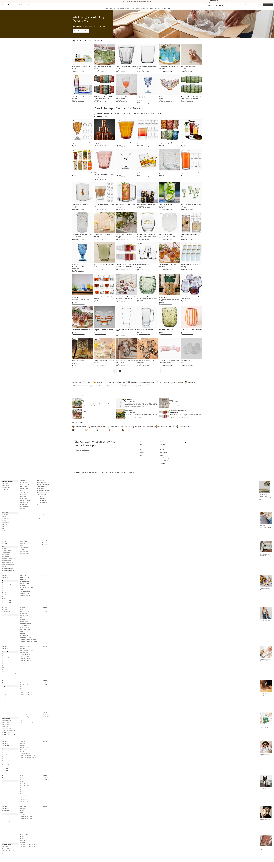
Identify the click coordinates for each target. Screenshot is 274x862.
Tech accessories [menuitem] (24, 625)
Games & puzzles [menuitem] (6, 720)
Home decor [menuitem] (5, 512)
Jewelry (142, 8)
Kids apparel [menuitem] (5, 766)
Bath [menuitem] (21, 516)
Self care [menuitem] (22, 508)
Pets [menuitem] (3, 526)
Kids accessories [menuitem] (6, 762)
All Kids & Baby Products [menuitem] (8, 770)
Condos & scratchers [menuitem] (25, 785)
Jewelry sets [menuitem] (5, 696)
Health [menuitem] (22, 793)
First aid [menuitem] (22, 751)
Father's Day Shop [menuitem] (24, 484)
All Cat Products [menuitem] (24, 801)
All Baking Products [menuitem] (25, 595)
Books (168, 8)
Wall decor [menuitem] (39, 522)
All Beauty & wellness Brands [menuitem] (9, 673)
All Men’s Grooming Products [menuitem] (27, 818)
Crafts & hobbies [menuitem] (6, 718)
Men (165, 8)
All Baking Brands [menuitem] (24, 593)
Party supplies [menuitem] (5, 726)
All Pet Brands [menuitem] (5, 787)
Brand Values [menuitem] (5, 485)
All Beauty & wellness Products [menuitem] (9, 675)
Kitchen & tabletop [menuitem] (41, 516)
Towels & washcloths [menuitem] (25, 753)
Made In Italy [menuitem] (40, 504)
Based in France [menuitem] (41, 498)
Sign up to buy (268, 4)
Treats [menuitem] (21, 797)
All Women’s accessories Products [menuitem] (28, 641)
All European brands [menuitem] (42, 494)
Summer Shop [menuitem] (23, 486)
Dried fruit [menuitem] (22, 585)
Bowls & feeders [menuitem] (24, 775)
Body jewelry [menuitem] (5, 686)
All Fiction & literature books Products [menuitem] (29, 846)
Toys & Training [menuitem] (24, 795)
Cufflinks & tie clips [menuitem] (7, 692)
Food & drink (123, 8)
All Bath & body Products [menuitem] (26, 660)
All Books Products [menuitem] (6, 857)
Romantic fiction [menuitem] (24, 840)
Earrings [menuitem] (4, 694)
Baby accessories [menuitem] (6, 760)
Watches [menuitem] (22, 631)
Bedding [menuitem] (22, 518)
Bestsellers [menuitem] (5, 837)
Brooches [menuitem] (4, 690)
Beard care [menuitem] (23, 806)
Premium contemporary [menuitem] (42, 482)
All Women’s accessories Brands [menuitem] (28, 639)
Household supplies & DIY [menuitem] (43, 514)
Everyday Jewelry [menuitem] (24, 506)
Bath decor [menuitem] (23, 543)
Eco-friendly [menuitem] (5, 839)
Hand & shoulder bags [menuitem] (25, 637)
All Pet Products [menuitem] (6, 789)
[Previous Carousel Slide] (71, 408)
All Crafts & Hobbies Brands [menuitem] (27, 720)
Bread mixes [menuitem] (23, 575)
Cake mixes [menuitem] (23, 579)
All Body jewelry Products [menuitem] (26, 694)
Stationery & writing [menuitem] (7, 728)
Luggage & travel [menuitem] (24, 627)
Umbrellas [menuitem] (22, 633)
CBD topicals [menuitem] (5, 671)
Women (128, 8)
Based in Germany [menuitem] (41, 500)
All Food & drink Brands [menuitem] (8, 600)
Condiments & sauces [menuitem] (7, 588)
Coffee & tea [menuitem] (5, 586)
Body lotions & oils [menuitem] (24, 648)
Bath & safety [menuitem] (5, 748)
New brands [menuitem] (23, 512)
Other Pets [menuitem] (4, 785)
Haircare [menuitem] (4, 659)
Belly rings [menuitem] (22, 682)
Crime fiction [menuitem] (23, 838)
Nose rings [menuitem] (23, 688)
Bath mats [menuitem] (22, 545)
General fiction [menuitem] (24, 834)
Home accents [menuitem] (23, 524)
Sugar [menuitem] (21, 589)
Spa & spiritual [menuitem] (5, 669)
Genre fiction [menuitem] (23, 836)
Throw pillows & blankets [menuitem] (43, 520)
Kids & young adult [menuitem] (6, 848)
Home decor (116, 8)
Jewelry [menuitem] (4, 520)
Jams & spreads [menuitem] (6, 594)
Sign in (259, 4)
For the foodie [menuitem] (40, 488)
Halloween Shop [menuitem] (24, 488)
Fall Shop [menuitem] (22, 490)
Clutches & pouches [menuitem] (25, 611)
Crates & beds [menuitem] (23, 787)
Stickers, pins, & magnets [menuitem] (8, 730)
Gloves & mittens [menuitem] (24, 613)
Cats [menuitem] (3, 781)
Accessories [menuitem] (5, 615)
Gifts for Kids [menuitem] (23, 504)
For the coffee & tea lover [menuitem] (43, 490)
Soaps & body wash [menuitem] (25, 656)
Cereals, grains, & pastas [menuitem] (8, 584)
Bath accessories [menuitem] (24, 541)
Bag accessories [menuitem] (24, 635)
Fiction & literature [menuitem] (6, 844)
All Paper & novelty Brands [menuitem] (8, 732)
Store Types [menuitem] (5, 489)
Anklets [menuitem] (22, 680)
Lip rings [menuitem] (22, 686)
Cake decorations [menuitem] (24, 577)
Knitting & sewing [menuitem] (24, 716)
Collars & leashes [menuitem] (24, 783)
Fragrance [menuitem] (4, 655)
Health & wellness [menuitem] (6, 657)
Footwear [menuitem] (4, 617)
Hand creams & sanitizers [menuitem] (26, 650)
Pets (162, 8)
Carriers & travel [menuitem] (24, 777)
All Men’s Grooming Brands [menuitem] (26, 816)
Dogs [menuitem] (3, 783)
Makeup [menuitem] (4, 661)
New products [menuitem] (23, 514)
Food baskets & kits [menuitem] (7, 598)
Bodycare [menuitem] (22, 808)
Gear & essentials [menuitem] (6, 750)
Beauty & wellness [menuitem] (6, 518)
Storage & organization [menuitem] (42, 518)
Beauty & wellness (135, 8)
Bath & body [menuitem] (5, 651)
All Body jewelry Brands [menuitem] (26, 692)
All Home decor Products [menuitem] (8, 570)
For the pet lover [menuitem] (24, 502)
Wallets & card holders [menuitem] (25, 629)
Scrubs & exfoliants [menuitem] (25, 654)
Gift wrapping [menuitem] (5, 722)
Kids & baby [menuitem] (5, 524)
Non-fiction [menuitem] (5, 846)
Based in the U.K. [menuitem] (41, 496)
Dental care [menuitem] (23, 749)
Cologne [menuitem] (22, 810)
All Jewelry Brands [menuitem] (6, 706)
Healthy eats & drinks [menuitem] (42, 486)
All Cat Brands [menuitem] (23, 799)
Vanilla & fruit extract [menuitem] (25, 591)
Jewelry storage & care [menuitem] (7, 698)
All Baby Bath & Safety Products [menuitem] (28, 757)
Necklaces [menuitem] (4, 700)
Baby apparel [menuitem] (5, 764)
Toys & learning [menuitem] (6, 758)
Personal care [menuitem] (5, 665)
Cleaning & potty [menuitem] (24, 779)
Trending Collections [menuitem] (7, 481)
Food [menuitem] (21, 789)
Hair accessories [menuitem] (24, 615)
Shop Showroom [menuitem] (6, 611)
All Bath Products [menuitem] (24, 553)
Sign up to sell (252, 4)
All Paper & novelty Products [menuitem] (9, 734)
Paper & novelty (149, 8)
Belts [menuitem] (21, 609)
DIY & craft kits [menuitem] (24, 714)
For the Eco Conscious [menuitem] (25, 500)
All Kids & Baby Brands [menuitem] (7, 768)
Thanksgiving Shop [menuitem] (25, 492)
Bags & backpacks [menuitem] (25, 607)
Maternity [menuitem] (4, 752)
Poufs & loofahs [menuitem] (24, 652)
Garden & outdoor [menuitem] (24, 522)
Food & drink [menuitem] (5, 514)
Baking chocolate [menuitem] (24, 583)
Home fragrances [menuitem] (41, 512)
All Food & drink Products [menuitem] (8, 602)
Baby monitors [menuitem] (23, 743)
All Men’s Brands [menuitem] (6, 821)
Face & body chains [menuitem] (25, 684)
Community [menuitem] (5, 483)
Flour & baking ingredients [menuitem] (26, 587)
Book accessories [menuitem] (6, 853)
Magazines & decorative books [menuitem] (8, 851)
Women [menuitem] (4, 516)
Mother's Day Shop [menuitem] (24, 482)
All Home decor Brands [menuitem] (7, 568)
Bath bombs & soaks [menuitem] (25, 646)
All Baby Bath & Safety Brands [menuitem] (27, 755)
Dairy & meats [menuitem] (5, 592)
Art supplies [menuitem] (23, 712)
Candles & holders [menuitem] (24, 520)
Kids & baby (157, 8)
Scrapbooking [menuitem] (23, 718)
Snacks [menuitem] (4, 596)
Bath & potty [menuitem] (23, 745)
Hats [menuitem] (21, 617)
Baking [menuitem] (4, 580)
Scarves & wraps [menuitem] (24, 621)
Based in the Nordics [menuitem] (42, 502)
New (111, 8)
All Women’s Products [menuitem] (7, 623)
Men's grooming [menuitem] (6, 663)
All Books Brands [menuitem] (6, 855)
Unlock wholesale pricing (101, 116)
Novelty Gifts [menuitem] (23, 498)
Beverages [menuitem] (4, 582)
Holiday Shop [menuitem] (23, 494)
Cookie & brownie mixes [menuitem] (26, 581)
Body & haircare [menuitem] (24, 747)
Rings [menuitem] (3, 702)
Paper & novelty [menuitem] (6, 522)
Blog (246, 4)
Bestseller (97, 75)
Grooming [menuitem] (22, 791)
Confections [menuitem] (5, 590)
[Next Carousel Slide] (202, 408)
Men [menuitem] (3, 528)
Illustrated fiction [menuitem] (24, 842)
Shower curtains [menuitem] (24, 547)
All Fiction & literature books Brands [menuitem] (29, 844)
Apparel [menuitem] (4, 619)
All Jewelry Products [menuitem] (7, 708)
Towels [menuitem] (22, 549)
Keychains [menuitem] (22, 619)
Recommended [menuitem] (6, 487)
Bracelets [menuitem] (4, 688)
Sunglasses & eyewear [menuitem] (25, 623)
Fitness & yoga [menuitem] (5, 653)
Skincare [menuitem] (4, 667)
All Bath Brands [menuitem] (24, 551)
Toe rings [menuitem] (22, 690)
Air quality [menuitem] (22, 741)
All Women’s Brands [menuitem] (7, 621)
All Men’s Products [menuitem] (6, 823)
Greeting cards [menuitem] (5, 724)
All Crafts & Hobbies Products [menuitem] (27, 722)
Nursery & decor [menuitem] (6, 754)
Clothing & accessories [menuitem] (25, 781)
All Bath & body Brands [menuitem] (25, 658)
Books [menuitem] (3, 530)
